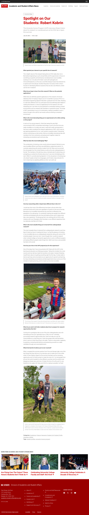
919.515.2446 (4, 501)
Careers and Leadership (55, 6)
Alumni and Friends (83, 6)
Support (76, 6)
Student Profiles (31, 439)
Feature (39, 435)
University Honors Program (43, 439)
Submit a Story (49, 503)
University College (28, 437)
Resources (39, 512)
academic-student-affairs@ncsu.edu (11, 498)
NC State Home (6, 1)
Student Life (64, 6)
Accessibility (27, 512)
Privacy (33, 512)
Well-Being (70, 6)
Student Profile (58, 435)
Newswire (44, 435)
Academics (46, 6)
